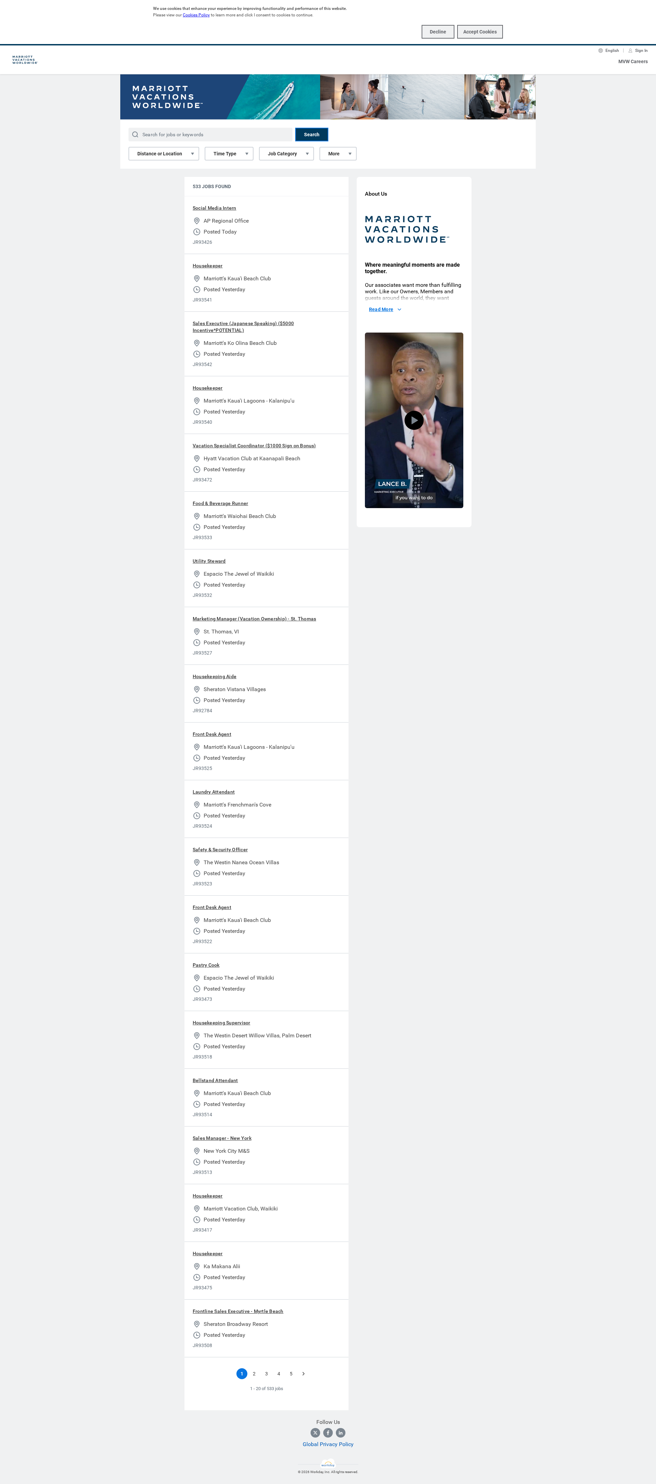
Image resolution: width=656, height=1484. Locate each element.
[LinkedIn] (340, 1433)
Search (311, 134)
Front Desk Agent (212, 734)
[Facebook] (328, 1433)
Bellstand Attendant (215, 1080)
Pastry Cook (206, 965)
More (334, 153)
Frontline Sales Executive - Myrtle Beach (238, 1311)
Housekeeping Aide (214, 676)
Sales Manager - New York (222, 1138)
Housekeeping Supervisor (221, 1022)
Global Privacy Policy (328, 1444)
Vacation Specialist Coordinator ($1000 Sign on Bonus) (254, 445)
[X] (315, 1433)
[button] (414, 420)
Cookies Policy (196, 15)
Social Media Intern (214, 208)
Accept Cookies (480, 31)
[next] (303, 1373)
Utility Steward (209, 561)
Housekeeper (208, 265)
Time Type (225, 153)
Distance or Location (159, 153)
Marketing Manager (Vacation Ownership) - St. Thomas (254, 618)
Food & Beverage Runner (220, 503)
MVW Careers (633, 61)
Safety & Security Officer (220, 849)
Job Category (282, 153)
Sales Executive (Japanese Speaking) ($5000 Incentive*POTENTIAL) (243, 327)
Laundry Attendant (214, 792)
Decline (438, 31)
